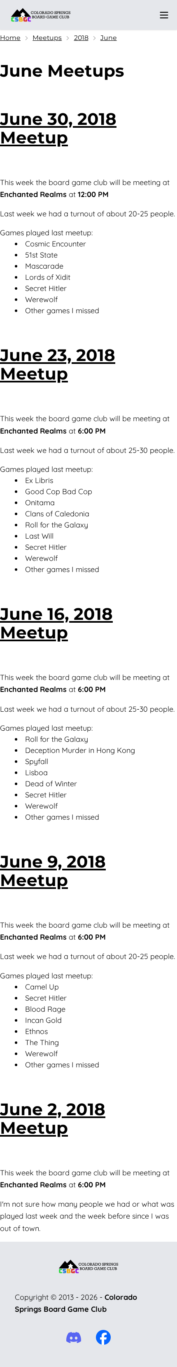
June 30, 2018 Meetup (58, 128)
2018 (81, 38)
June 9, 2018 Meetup (53, 870)
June (108, 38)
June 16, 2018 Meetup (56, 623)
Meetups (47, 38)
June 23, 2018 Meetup (57, 364)
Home (10, 38)
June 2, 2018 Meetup (52, 1118)
